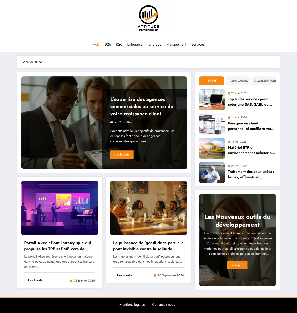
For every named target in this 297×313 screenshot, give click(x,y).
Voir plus (237, 265)
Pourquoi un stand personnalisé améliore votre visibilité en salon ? (251, 126)
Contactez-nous (163, 304)
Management (176, 44)
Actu (96, 44)
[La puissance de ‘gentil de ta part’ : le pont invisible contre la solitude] (148, 207)
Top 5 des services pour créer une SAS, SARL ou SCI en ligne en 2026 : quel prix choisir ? (251, 101)
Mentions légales (132, 304)
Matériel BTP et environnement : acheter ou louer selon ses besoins (251, 150)
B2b (108, 44)
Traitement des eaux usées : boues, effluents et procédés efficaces (251, 174)
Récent (211, 80)
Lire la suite (122, 154)
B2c (119, 44)
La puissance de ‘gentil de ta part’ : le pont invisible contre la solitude (148, 246)
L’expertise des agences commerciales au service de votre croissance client (141, 106)
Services (197, 44)
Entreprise (134, 44)
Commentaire (264, 80)
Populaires (238, 80)
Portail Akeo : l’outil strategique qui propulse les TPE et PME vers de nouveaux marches (57, 246)
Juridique (154, 44)
